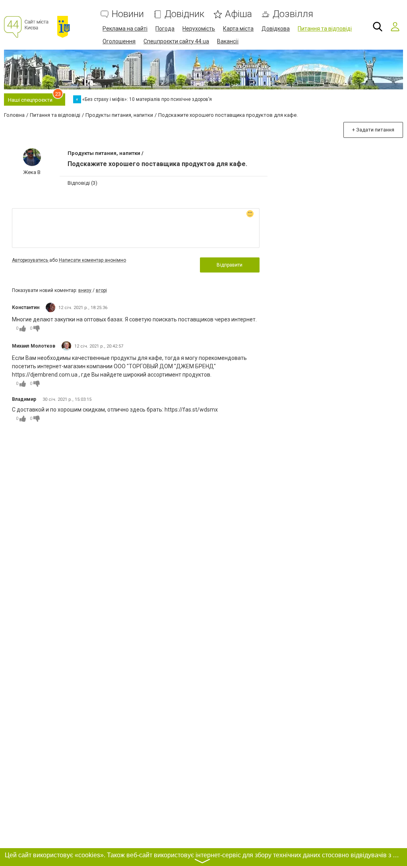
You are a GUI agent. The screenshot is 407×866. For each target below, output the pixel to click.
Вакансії (227, 41)
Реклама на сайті (125, 28)
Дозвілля (293, 14)
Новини (128, 14)
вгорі (101, 290)
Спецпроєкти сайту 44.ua (176, 41)
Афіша (238, 14)
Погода (164, 28)
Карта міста (238, 28)
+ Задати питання (373, 130)
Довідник (184, 14)
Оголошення (119, 41)
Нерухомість (198, 28)
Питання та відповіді (325, 28)
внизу (84, 290)
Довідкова (276, 28)
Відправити (229, 265)
